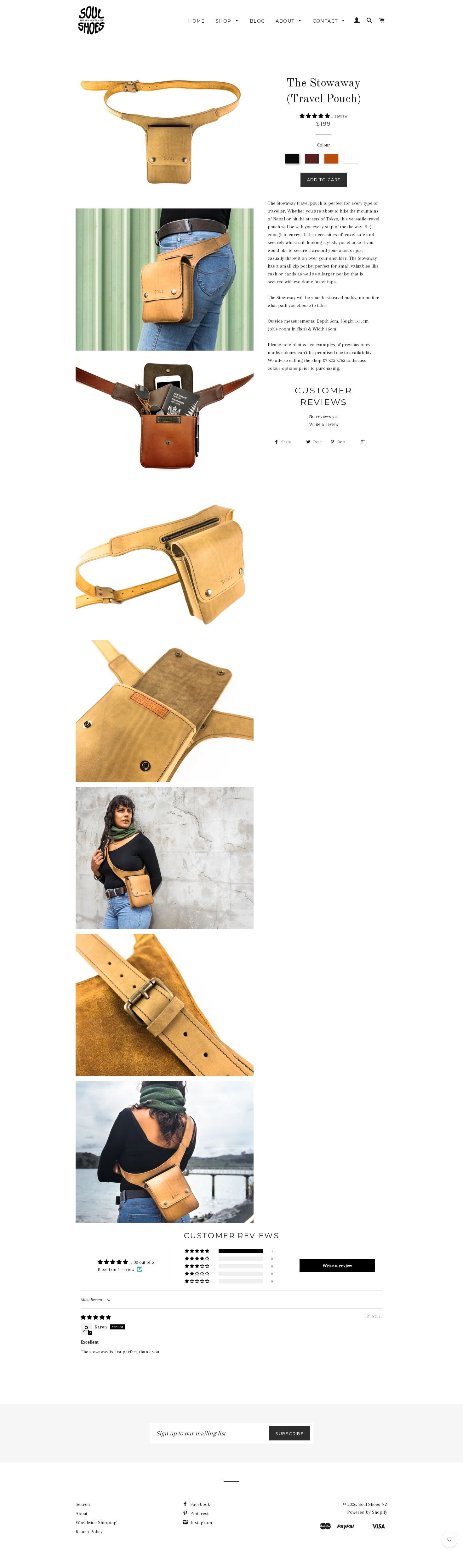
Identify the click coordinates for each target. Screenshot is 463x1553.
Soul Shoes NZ (372, 1504)
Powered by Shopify (367, 1512)
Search (83, 1504)
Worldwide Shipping (96, 1522)
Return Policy (89, 1531)
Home (196, 21)
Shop (224, 21)
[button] (315, 116)
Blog (257, 21)
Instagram (200, 1522)
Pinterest (199, 1513)
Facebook (199, 1504)
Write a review (323, 424)
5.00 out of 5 (142, 1262)
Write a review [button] (337, 1265)
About (286, 21)
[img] (96, 1317)
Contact (326, 21)
